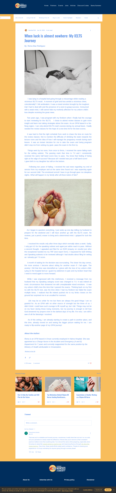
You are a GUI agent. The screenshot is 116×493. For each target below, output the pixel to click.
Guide (86, 17)
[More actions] (90, 30)
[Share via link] (30, 357)
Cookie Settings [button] (88, 490)
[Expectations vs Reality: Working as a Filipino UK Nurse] (87, 384)
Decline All (99, 490)
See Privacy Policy (67, 490)
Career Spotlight (67, 17)
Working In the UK (44, 17)
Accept (108, 490)
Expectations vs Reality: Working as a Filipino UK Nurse (86, 396)
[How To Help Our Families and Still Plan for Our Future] (28, 384)
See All (99, 373)
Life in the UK (19, 17)
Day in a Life (56, 17)
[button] (98, 18)
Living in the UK (31, 17)
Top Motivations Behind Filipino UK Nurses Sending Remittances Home (58, 396)
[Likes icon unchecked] (30, 452)
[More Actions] (90, 433)
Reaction (78, 17)
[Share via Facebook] (25, 357)
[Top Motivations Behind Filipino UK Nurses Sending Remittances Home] (58, 384)
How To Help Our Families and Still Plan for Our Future (28, 396)
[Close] (114, 490)
